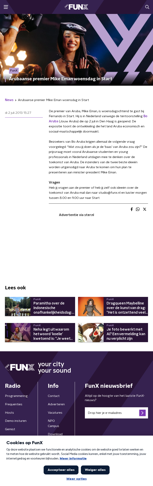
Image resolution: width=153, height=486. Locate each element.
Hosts (9, 412)
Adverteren (56, 404)
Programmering (16, 396)
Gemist (10, 429)
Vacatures (55, 412)
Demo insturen (15, 420)
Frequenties (13, 404)
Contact (54, 396)
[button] (6, 7)
